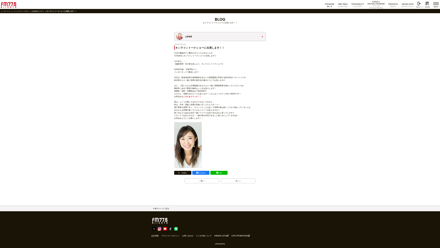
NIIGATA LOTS (220, 235)
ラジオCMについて (204, 235)
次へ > (238, 180)
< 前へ (202, 180)
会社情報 (155, 235)
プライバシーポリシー (170, 235)
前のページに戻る (162, 208)
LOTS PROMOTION (239, 235)
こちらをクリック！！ (192, 96)
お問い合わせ (187, 235)
